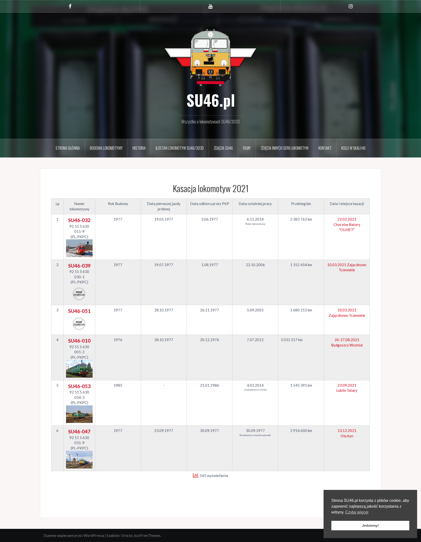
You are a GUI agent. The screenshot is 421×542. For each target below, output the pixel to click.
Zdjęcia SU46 (223, 148)
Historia (139, 148)
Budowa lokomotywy (106, 148)
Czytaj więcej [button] (356, 512)
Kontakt (324, 148)
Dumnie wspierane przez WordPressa (74, 535)
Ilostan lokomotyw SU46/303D (180, 148)
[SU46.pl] (210, 57)
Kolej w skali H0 (353, 148)
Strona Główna (68, 148)
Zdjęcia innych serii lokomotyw (284, 148)
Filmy (247, 148)
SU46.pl (210, 100)
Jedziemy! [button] (370, 525)
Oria (124, 535)
